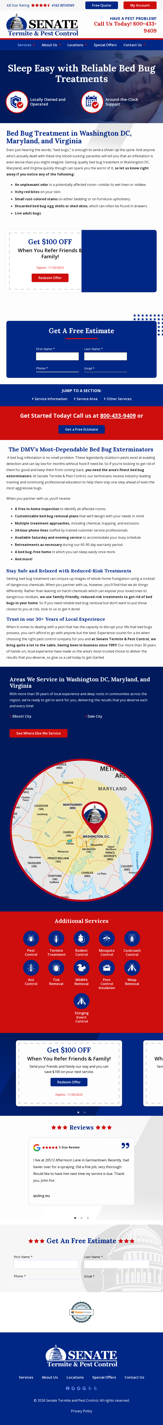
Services (25, 45)
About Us (50, 45)
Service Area (87, 399)
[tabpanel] (69, 1073)
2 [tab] (85, 1112)
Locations (75, 45)
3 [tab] (88, 1218)
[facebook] (67, 1388)
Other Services (119, 399)
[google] (73, 1388)
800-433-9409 (118, 415)
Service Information (51, 399)
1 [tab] (78, 1112)
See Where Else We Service (38, 733)
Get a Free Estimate (81, 429)
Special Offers (105, 45)
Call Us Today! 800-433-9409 (125, 27)
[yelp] (90, 1388)
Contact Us (133, 45)
